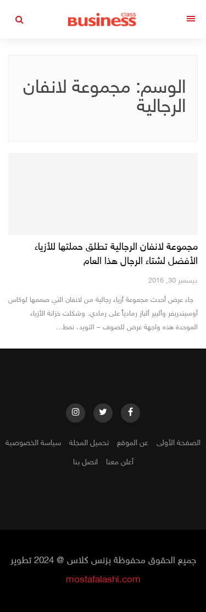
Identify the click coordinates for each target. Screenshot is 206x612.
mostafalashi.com (103, 580)
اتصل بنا (85, 462)
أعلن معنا (119, 462)
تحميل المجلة (89, 443)
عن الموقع (132, 443)
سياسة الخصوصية (33, 443)
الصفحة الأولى (179, 443)
